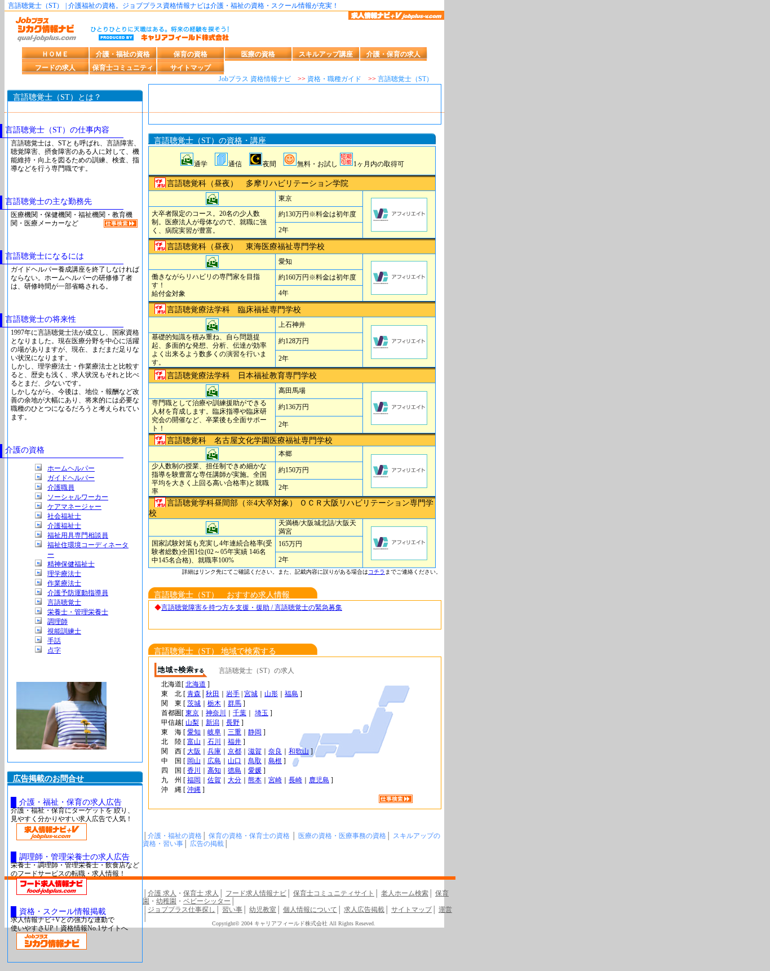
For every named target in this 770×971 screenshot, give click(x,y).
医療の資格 (258, 54)
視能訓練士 (64, 631)
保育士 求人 (201, 893)
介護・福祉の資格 (123, 54)
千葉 (239, 713)
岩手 (233, 694)
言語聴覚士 (64, 602)
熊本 (255, 780)
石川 (214, 742)
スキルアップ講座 (326, 54)
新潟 (212, 722)
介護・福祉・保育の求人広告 (70, 802)
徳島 (234, 770)
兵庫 (214, 751)
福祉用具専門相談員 (77, 535)
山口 (234, 761)
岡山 (194, 761)
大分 (234, 780)
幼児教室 (262, 910)
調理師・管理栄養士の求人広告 (74, 857)
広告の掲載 (207, 844)
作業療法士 (64, 583)
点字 (54, 650)
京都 (234, 751)
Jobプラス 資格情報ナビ (255, 79)
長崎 (295, 780)
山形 (271, 694)
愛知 (194, 732)
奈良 (275, 751)
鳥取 (255, 761)
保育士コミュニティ (122, 68)
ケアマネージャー (74, 507)
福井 (234, 742)
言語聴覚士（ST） (405, 79)
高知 (214, 770)
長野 (233, 722)
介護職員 (60, 487)
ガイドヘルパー (71, 478)
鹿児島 (319, 780)
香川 (194, 770)
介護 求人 (162, 893)
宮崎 (275, 780)
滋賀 (255, 751)
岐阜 (214, 732)
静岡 (255, 732)
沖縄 (194, 789)
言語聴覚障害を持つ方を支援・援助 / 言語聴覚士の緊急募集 (251, 607)
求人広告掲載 (364, 910)
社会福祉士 (64, 516)
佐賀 (214, 780)
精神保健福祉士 (71, 564)
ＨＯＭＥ (55, 54)
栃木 (214, 703)
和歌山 (299, 751)
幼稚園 (166, 901)
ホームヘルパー (71, 468)
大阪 (194, 751)
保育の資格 (190, 54)
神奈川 (216, 713)
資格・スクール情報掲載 (62, 911)
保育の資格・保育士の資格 (249, 836)
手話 (54, 641)
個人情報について (310, 910)
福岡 (194, 780)
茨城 (194, 703)
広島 (214, 761)
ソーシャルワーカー (77, 497)
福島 (291, 694)
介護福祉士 (64, 526)
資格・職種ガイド (334, 79)
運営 (445, 910)
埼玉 (261, 713)
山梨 (192, 722)
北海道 (195, 684)
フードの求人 (55, 68)
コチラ (376, 572)
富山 (194, 742)
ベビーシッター (207, 901)
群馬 (234, 703)
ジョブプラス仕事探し (181, 910)
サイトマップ (190, 68)
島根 (275, 761)
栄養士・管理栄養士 (77, 612)
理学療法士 (64, 574)
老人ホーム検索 (404, 893)
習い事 (232, 910)
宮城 (251, 694)
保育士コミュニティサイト (333, 893)
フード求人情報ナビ (255, 893)
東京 (192, 713)
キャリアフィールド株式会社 (291, 923)
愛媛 (255, 770)
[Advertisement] (295, 107)
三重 (234, 732)
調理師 (57, 622)
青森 (194, 694)
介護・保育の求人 (393, 54)
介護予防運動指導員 (77, 593)
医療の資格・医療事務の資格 (342, 836)
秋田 (212, 694)
